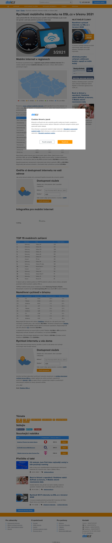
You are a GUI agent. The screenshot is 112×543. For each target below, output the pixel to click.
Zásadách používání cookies (46, 133)
